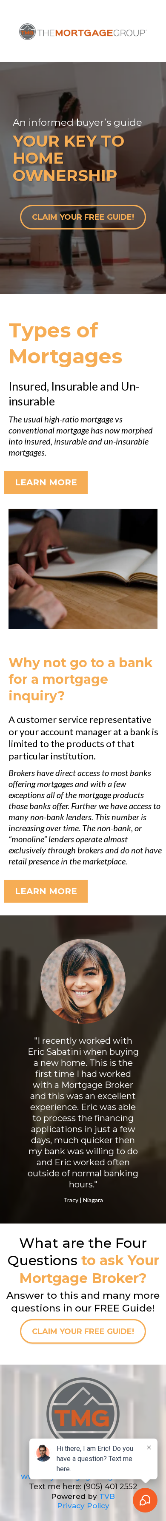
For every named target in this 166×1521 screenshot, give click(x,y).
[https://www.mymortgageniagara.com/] (83, 1423)
